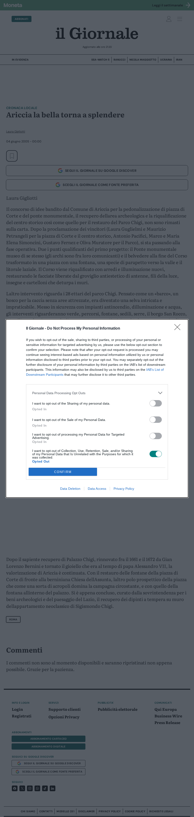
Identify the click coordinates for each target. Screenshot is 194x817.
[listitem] (97, 392)
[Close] (178, 328)
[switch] (156, 403)
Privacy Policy (124, 488)
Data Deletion (70, 488)
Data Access (97, 488)
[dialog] (97, 408)
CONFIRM (63, 472)
